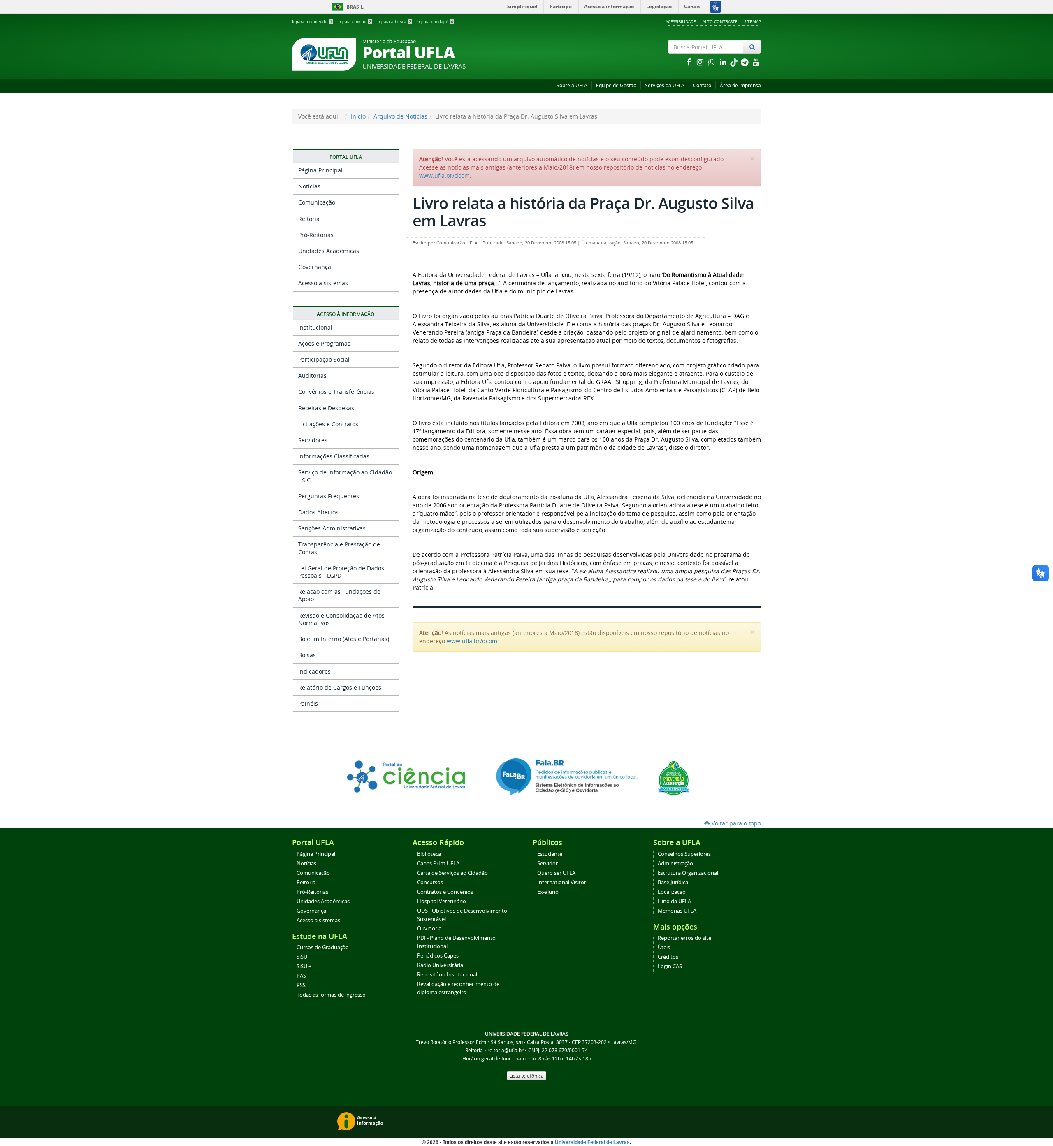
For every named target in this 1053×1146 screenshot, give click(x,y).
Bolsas (307, 655)
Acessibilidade (681, 21)
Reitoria (309, 219)
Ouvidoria (429, 928)
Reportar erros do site (684, 937)
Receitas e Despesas (326, 408)
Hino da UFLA (674, 901)
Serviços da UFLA (664, 85)
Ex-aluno (548, 891)
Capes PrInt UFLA (438, 863)
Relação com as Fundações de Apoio (339, 595)
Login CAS (670, 966)
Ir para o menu (355, 21)
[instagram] (701, 62)
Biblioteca (429, 854)
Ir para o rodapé (435, 21)
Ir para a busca (394, 21)
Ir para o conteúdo (312, 21)
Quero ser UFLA (556, 872)
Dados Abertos (318, 512)
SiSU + (304, 966)
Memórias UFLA (677, 910)
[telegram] (745, 62)
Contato (702, 85)
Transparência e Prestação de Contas (339, 548)
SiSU (302, 956)
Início (358, 116)
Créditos (668, 956)
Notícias (309, 186)
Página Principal (320, 170)
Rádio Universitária (440, 965)
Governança (314, 267)
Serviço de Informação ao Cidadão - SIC (345, 476)
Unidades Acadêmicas (328, 251)
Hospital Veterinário (441, 901)
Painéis (308, 703)
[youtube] (756, 62)
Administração (675, 863)
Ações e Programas (324, 343)
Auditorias (312, 375)
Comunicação (316, 202)
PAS (301, 975)
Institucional (315, 327)
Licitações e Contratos (328, 424)
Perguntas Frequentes (328, 496)
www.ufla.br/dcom (444, 175)
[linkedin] (724, 62)
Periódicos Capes (438, 955)
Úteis (664, 947)
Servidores (312, 440)
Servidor (547, 863)
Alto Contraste (720, 21)
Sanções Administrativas (332, 528)
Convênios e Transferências (336, 391)
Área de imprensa (740, 85)
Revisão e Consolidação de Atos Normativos (341, 619)
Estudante (549, 854)
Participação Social (324, 359)
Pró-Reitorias (316, 235)
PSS (301, 985)
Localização (672, 891)
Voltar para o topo (735, 823)
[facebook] (689, 62)
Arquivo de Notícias (400, 116)
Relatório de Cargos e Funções (339, 687)
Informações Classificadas (333, 456)
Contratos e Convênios (445, 891)
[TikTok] (735, 62)
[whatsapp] (712, 62)
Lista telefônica (526, 1075)
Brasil (346, 6)
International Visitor (561, 882)
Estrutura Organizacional (688, 872)
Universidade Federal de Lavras (592, 1142)
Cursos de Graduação (323, 947)
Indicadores (314, 671)
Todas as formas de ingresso (331, 994)
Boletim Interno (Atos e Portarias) (343, 639)
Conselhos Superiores (684, 854)
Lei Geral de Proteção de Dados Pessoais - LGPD (341, 571)
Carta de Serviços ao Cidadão (452, 872)
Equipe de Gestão (616, 85)
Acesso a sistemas (323, 283)
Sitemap (752, 21)
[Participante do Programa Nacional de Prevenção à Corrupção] (673, 777)
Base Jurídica (673, 882)
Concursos (430, 882)
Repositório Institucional (447, 974)
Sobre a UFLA (572, 85)
